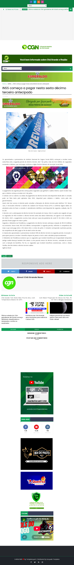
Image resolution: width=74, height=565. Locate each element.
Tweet (13, 271)
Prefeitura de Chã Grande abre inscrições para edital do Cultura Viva (36, 317)
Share (30, 271)
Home (4, 84)
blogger (13, 329)
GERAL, (6, 96)
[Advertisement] (36, 25)
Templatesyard (31, 559)
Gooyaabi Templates (53, 559)
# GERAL (9, 256)
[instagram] (42, 1)
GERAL (9, 84)
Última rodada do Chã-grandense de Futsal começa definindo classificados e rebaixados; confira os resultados (12, 319)
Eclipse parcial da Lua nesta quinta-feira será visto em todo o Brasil (60, 317)
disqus (37, 329)
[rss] (38, 1)
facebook (60, 329)
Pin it (48, 271)
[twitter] (34, 1)
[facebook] (31, 1)
